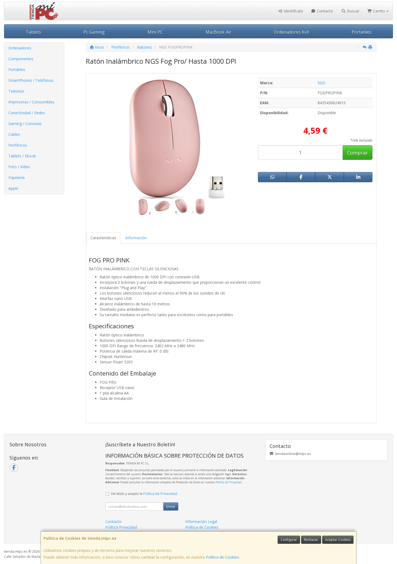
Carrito (379, 10)
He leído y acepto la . (144, 493)
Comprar (357, 152)
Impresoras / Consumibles (31, 101)
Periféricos (17, 145)
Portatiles (361, 32)
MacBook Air (218, 32)
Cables (14, 134)
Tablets (33, 32)
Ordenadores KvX (291, 32)
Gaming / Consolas (25, 123)
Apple (13, 188)
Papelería (16, 177)
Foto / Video (19, 166)
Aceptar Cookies (338, 539)
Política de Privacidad (229, 482)
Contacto (324, 10)
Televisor (16, 91)
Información (136, 237)
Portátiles (16, 69)
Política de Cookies (222, 557)
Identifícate (292, 10)
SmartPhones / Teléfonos (30, 80)
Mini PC (155, 32)
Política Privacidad (121, 527)
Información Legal (201, 521)
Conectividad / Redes (26, 112)
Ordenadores (19, 47)
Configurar (289, 539)
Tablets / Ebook (22, 155)
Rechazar (311, 539)
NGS (321, 82)
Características (103, 237)
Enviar (170, 506)
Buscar (352, 10)
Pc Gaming (94, 32)
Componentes (20, 58)
